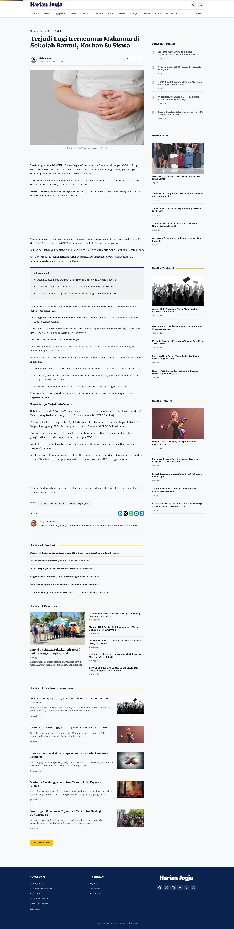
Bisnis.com (95, 888)
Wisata (99, 13)
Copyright (35, 894)
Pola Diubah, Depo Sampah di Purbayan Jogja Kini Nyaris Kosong (76, 279)
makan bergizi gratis (79, 504)
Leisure (146, 13)
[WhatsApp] (193, 887)
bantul (43, 504)
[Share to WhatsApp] (131, 513)
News (46, 13)
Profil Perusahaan (39, 899)
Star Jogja (95, 894)
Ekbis (73, 13)
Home (36, 13)
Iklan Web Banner (39, 904)
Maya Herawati (48, 521)
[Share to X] (126, 513)
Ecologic (134, 13)
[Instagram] (173, 887)
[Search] (193, 4)
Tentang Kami (37, 883)
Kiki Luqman (45, 58)
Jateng (121, 13)
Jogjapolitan (60, 13)
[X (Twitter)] (166, 887)
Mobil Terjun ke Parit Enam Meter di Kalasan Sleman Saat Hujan (75, 286)
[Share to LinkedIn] (136, 513)
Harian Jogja (79, 488)
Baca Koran (171, 13)
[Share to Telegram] (142, 513)
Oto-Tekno (86, 13)
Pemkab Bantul (58, 504)
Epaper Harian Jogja (42, 492)
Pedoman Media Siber (41, 888)
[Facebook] (159, 887)
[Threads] (186, 887)
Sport (110, 13)
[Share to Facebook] (120, 513)
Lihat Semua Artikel (41, 842)
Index (198, 13)
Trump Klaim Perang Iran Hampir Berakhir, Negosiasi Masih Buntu (77, 293)
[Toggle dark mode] (201, 4)
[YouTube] (180, 887)
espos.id (94, 883)
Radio (158, 13)
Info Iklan (35, 909)
